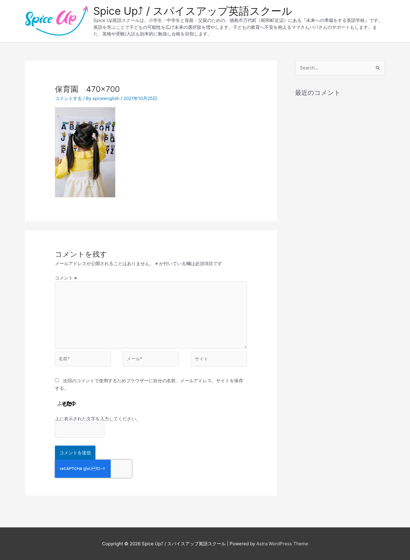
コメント (66, 278)
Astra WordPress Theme (282, 543)
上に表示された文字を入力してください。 (97, 419)
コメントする (68, 98)
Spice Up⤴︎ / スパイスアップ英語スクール (192, 11)
